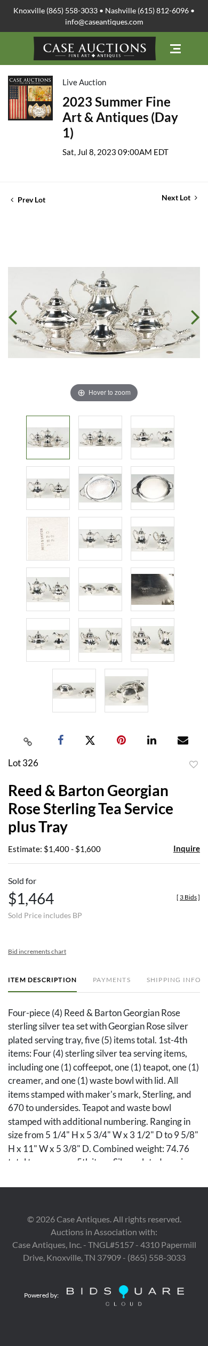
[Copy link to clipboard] (28, 740)
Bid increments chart (37, 951)
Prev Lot (30, 199)
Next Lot (177, 197)
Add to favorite (193, 765)
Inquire (186, 848)
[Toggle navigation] (175, 48)
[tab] (42, 984)
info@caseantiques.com (104, 21)
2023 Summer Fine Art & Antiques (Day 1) (120, 117)
